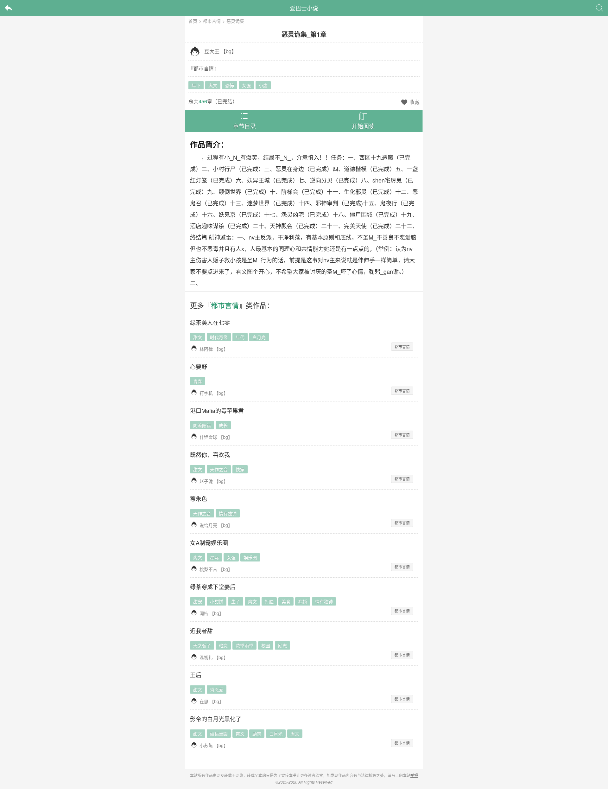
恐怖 (229, 85)
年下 (196, 85)
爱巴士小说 (304, 8)
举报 (414, 775)
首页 (192, 21)
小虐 (263, 85)
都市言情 (212, 21)
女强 (246, 85)
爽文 (212, 85)
